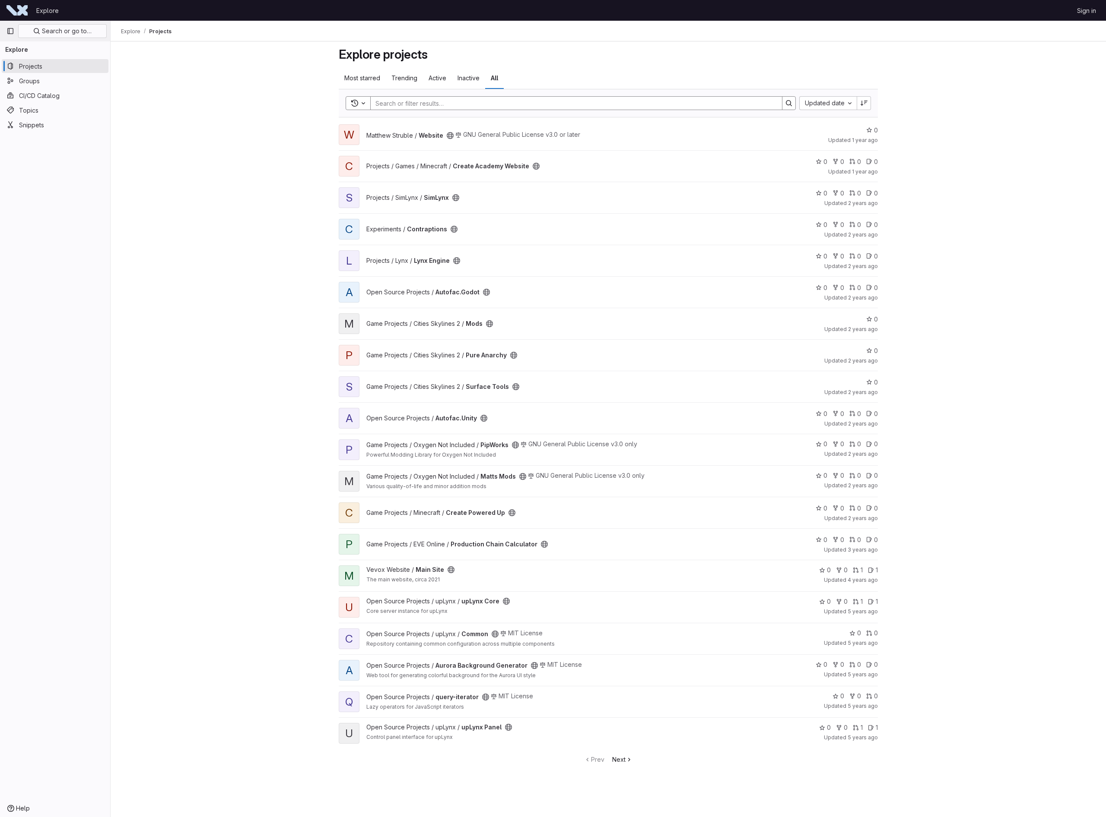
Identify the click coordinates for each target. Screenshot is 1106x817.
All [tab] (494, 78)
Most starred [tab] (362, 78)
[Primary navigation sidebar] (10, 31)
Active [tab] (437, 78)
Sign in (1086, 10)
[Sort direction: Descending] (864, 103)
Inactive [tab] (469, 78)
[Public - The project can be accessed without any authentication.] (450, 135)
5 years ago (863, 611)
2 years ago (863, 203)
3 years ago (863, 549)
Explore (47, 10)
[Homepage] (17, 10)
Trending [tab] (404, 78)
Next (619, 759)
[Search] (789, 103)
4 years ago (863, 580)
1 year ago (865, 140)
